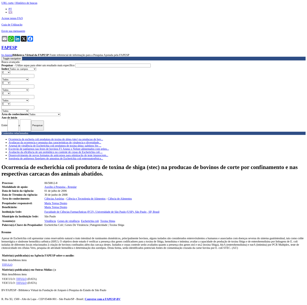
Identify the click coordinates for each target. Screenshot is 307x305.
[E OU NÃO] (5, 72)
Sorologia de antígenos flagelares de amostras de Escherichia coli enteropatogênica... (56, 158)
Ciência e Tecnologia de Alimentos (86, 198)
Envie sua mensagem (13, 31)
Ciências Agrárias (54, 198)
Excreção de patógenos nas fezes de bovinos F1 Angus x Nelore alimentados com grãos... (59, 148)
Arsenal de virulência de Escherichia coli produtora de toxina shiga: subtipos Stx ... (55, 145)
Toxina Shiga (107, 221)
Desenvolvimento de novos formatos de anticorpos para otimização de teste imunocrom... (58, 155)
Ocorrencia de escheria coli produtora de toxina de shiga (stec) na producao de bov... (56, 139)
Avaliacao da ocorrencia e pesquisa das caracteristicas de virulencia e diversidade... (55, 142)
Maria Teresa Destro (55, 203)
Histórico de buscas (26, 2)
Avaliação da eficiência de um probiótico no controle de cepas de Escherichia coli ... (56, 152)
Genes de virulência (68, 221)
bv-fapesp (6, 55)
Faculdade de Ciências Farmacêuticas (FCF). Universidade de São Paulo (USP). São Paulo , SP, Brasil (101, 211)
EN (10, 12)
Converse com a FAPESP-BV (103, 299)
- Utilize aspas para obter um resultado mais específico (38, 65)
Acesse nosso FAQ (12, 18)
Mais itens (7, 260)
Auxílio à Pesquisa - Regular (60, 186)
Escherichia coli (90, 221)
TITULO (7, 264)
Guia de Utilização (11, 24)
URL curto (7, 2)
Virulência (50, 221)
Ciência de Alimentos (120, 198)
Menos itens (20, 260)
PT (10, 8)
